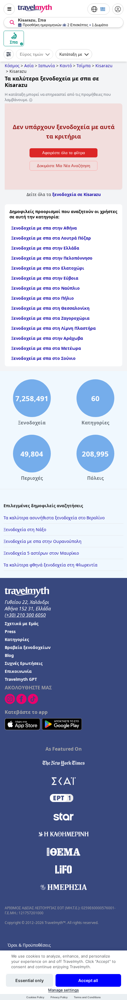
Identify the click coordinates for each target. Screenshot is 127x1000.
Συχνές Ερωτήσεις (24, 663)
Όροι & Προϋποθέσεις (29, 945)
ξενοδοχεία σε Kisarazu (76, 194)
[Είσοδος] (117, 9)
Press (10, 631)
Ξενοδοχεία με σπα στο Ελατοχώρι (47, 268)
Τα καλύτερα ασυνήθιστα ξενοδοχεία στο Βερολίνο (54, 517)
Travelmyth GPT (21, 679)
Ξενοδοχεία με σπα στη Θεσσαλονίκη (50, 308)
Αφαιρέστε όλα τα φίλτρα (63, 153)
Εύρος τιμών (31, 54)
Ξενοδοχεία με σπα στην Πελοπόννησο (51, 258)
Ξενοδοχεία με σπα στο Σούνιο (43, 358)
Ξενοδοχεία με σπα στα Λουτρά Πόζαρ (51, 238)
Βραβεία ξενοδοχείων (28, 647)
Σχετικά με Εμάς (21, 623)
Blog (9, 655)
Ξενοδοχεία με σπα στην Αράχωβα (47, 338)
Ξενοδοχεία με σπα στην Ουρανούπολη (43, 541)
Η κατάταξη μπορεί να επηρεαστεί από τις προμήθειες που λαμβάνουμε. (58, 97)
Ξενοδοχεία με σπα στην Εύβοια (44, 278)
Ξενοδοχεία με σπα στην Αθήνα (44, 228)
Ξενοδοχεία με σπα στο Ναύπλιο (45, 288)
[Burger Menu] (9, 9)
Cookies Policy (35, 997)
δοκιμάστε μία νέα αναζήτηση (63, 166)
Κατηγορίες (17, 639)
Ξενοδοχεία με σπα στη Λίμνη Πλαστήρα (53, 328)
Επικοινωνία (18, 671)
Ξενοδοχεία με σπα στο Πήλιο (42, 298)
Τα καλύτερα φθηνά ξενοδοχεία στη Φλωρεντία (50, 565)
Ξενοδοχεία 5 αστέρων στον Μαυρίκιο (41, 553)
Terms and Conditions (87, 997)
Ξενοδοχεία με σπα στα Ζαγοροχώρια (50, 318)
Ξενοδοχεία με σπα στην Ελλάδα (45, 248)
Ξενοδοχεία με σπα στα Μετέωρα (46, 348)
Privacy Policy (59, 997)
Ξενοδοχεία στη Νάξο (25, 529)
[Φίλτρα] (9, 54)
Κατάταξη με (70, 54)
